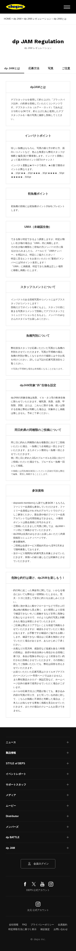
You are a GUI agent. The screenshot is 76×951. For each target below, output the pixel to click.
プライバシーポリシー (42, 924)
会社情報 (13, 924)
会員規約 (62, 924)
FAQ (24, 924)
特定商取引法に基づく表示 (22, 929)
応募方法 (33, 68)
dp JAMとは (12, 68)
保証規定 (45, 929)
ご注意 (66, 68)
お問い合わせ (61, 929)
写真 (50, 68)
